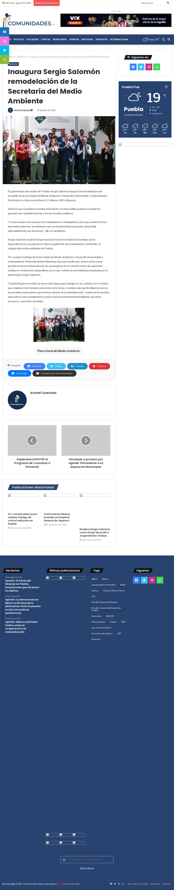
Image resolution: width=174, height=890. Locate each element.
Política (19, 39)
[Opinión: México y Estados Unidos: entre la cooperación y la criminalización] (78, 579)
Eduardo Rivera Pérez (113, 590)
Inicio (13, 56)
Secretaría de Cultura (101, 633)
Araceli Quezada (22, 110)
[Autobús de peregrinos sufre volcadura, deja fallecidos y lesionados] (78, 844)
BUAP (123, 585)
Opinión (74, 39)
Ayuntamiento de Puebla (103, 585)
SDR (123, 622)
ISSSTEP (110, 616)
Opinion (166, 884)
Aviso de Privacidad (138, 884)
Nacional (87, 39)
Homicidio (96, 616)
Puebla (113, 622)
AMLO (94, 579)
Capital (45, 39)
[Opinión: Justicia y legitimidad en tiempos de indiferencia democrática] (52, 836)
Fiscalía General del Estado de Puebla (106, 609)
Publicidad (116, 11)
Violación (95, 639)
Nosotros (155, 884)
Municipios (60, 39)
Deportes (102, 39)
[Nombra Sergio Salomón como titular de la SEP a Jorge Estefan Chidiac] (95, 509)
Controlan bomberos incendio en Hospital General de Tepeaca (57, 517)
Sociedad (33, 39)
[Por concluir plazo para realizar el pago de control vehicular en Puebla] (23, 502)
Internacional (119, 39)
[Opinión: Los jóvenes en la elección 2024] (52, 844)
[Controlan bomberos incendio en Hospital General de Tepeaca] (59, 502)
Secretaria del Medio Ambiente (59, 351)
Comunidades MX (70, 884)
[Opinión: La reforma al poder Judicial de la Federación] (65, 844)
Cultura (95, 590)
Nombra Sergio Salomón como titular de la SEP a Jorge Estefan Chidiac (95, 532)
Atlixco (105, 579)
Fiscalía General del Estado (104, 602)
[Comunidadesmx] (29, 20)
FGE (93, 596)
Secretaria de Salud (101, 627)
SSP (119, 633)
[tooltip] (4, 31)
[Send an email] (32, 110)
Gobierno (22, 56)
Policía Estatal (98, 622)
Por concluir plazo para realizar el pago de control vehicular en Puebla (22, 518)
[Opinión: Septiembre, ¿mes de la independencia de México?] (65, 836)
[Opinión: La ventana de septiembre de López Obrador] (78, 836)
